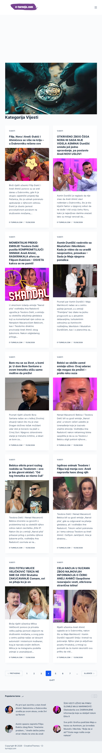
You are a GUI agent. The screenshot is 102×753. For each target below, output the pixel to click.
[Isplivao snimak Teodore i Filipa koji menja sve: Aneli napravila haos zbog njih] (75, 493)
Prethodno (15, 673)
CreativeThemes (32, 745)
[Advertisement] (51, 42)
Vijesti (12, 131)
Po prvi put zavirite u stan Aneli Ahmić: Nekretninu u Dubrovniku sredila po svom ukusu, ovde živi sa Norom (31, 710)
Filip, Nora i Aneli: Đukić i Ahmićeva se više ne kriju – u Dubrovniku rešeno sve (26, 140)
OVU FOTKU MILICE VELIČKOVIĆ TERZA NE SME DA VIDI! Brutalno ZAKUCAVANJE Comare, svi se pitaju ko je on (27, 575)
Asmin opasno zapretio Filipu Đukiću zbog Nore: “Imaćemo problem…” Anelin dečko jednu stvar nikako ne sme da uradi (30, 729)
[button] (51, 88)
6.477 (52, 680)
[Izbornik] (96, 7)
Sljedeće (88, 673)
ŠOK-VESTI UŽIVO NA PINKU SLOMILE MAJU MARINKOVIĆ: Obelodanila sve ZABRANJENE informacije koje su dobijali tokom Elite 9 (80, 710)
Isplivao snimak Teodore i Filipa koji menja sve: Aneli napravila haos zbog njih (74, 469)
